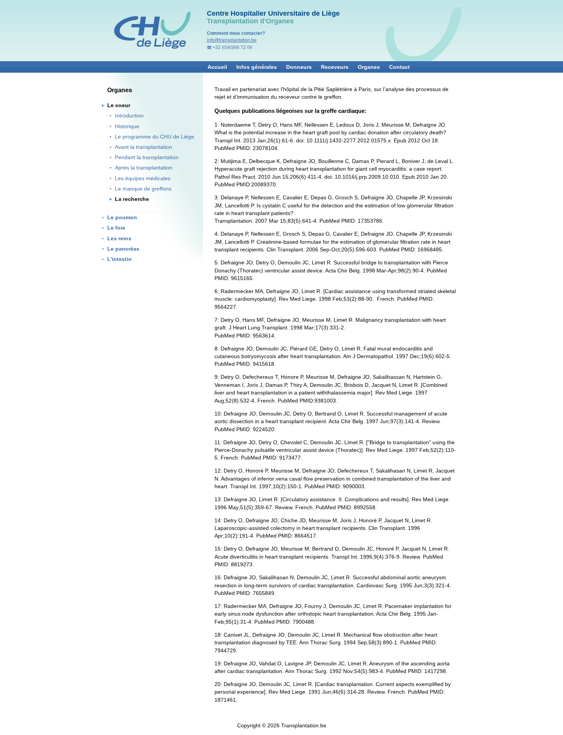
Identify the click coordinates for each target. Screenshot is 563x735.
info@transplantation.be (232, 40)
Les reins (119, 238)
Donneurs (299, 67)
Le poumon (122, 217)
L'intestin (119, 259)
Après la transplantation (143, 168)
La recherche (132, 199)
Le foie (116, 228)
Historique (127, 126)
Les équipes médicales (142, 178)
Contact (399, 67)
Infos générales (256, 67)
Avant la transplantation (143, 147)
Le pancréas (123, 249)
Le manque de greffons (143, 189)
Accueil (217, 67)
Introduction (129, 116)
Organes (369, 67)
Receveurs (335, 67)
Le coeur (118, 105)
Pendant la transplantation (146, 157)
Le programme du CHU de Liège (154, 137)
